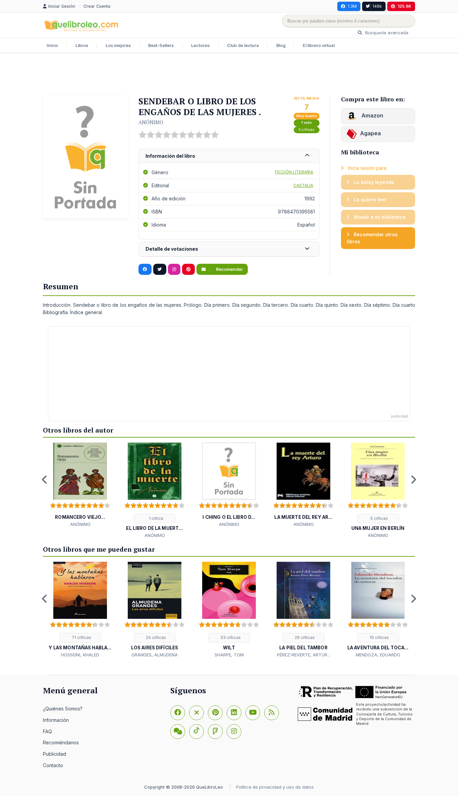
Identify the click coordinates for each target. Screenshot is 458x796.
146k (377, 6)
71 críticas (81, 637)
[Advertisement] (229, 75)
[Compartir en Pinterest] (188, 269)
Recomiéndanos (61, 742)
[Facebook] (177, 712)
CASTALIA (303, 185)
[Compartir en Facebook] (145, 269)
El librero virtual (319, 45)
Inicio (52, 45)
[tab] (229, 156)
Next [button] (413, 479)
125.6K (404, 6)
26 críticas (304, 637)
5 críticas (378, 518)
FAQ (47, 731)
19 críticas (378, 637)
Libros (81, 45)
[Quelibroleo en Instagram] (174, 269)
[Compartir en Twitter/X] (159, 269)
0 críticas (306, 130)
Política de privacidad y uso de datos (275, 787)
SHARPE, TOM (229, 654)
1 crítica (155, 518)
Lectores (200, 45)
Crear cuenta (96, 6)
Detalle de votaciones (172, 249)
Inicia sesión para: (367, 168)
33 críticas (230, 637)
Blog (280, 45)
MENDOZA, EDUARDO (378, 654)
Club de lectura (243, 45)
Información (56, 720)
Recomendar (229, 269)
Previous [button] (44, 479)
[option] (80, 485)
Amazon (371, 115)
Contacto (53, 765)
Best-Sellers (161, 45)
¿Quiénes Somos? (62, 708)
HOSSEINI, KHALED (80, 654)
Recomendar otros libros (372, 238)
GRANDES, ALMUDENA (154, 654)
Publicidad (54, 754)
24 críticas (155, 637)
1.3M (352, 6)
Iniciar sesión (62, 6)
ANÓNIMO (150, 122)
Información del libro (170, 156)
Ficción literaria (294, 172)
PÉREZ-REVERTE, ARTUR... (303, 654)
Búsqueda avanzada (386, 32)
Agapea (370, 133)
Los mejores (118, 45)
